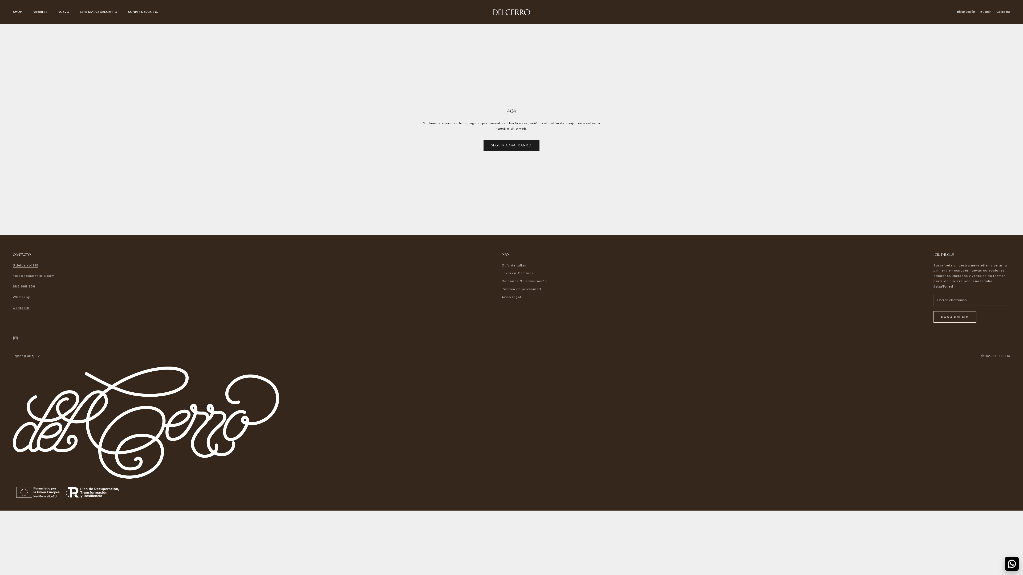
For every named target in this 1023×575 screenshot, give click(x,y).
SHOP (17, 12)
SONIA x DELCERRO (143, 12)
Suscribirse (955, 317)
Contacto (21, 308)
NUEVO (63, 12)
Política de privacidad (521, 289)
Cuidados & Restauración (524, 281)
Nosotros (40, 12)
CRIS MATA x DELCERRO (98, 12)
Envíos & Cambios (517, 273)
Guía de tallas (514, 266)
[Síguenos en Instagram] (15, 338)
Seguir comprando (511, 145)
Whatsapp (22, 297)
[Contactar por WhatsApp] (1012, 564)
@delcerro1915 (25, 266)
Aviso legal (511, 297)
